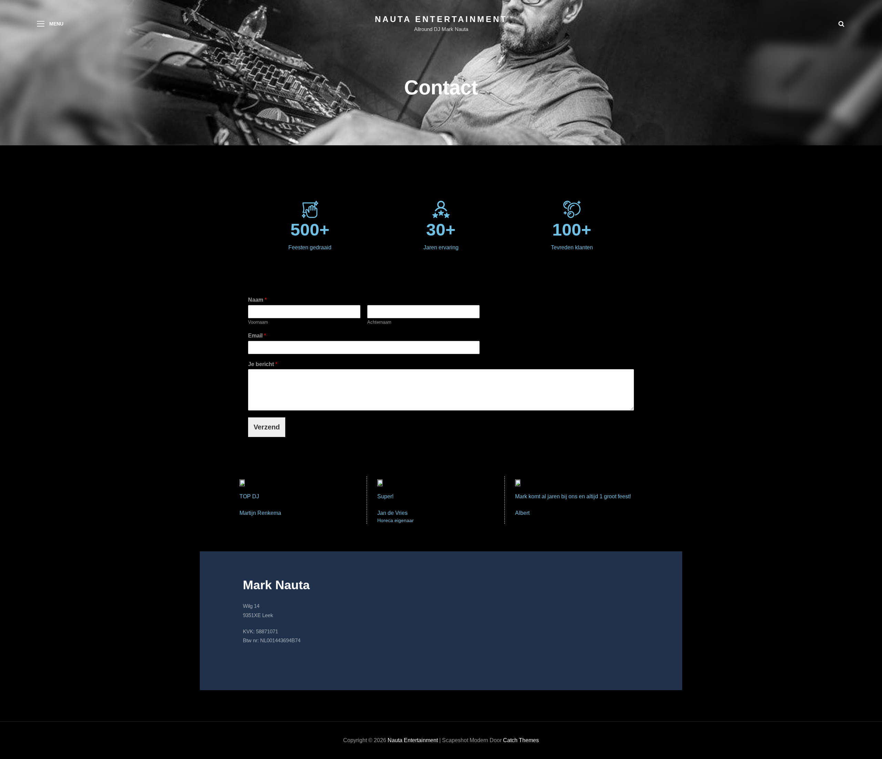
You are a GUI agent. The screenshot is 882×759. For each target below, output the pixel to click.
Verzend (267, 427)
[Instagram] (263, 659)
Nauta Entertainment (441, 19)
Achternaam (379, 322)
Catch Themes (521, 740)
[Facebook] (250, 659)
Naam (257, 300)
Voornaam (258, 322)
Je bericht (262, 364)
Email (257, 336)
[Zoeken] (841, 24)
